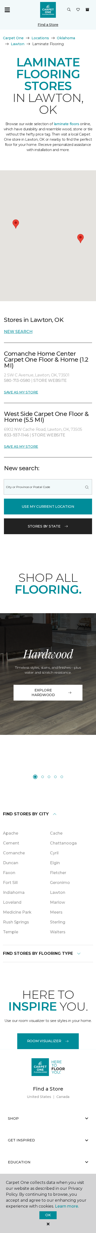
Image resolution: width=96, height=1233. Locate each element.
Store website (50, 380)
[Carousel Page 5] (62, 777)
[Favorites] (78, 9)
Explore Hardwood (43, 692)
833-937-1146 (17, 435)
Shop (13, 1118)
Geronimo (60, 882)
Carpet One (13, 38)
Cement (11, 843)
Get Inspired (21, 1140)
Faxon (9, 872)
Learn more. (67, 1206)
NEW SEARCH (18, 331)
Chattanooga (63, 843)
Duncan (10, 863)
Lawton (17, 44)
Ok (47, 1215)
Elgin (55, 863)
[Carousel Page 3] (49, 777)
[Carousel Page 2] (42, 777)
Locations (40, 38)
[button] (69, 9)
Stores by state (44, 526)
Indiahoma (14, 892)
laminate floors (66, 124)
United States (39, 1097)
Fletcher (58, 872)
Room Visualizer (44, 1041)
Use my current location (48, 506)
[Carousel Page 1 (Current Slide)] (35, 777)
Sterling (57, 922)
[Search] (87, 486)
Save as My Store (21, 392)
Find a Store (48, 24)
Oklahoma (66, 38)
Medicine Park (17, 912)
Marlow (57, 902)
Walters (57, 932)
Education (19, 1162)
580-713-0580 (17, 380)
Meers (56, 912)
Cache (56, 833)
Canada (62, 1097)
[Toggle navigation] (7, 10)
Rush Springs (16, 922)
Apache (10, 833)
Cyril (54, 853)
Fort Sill (10, 882)
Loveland (12, 902)
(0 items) (87, 9)
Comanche (14, 853)
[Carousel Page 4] (55, 777)
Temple (10, 932)
